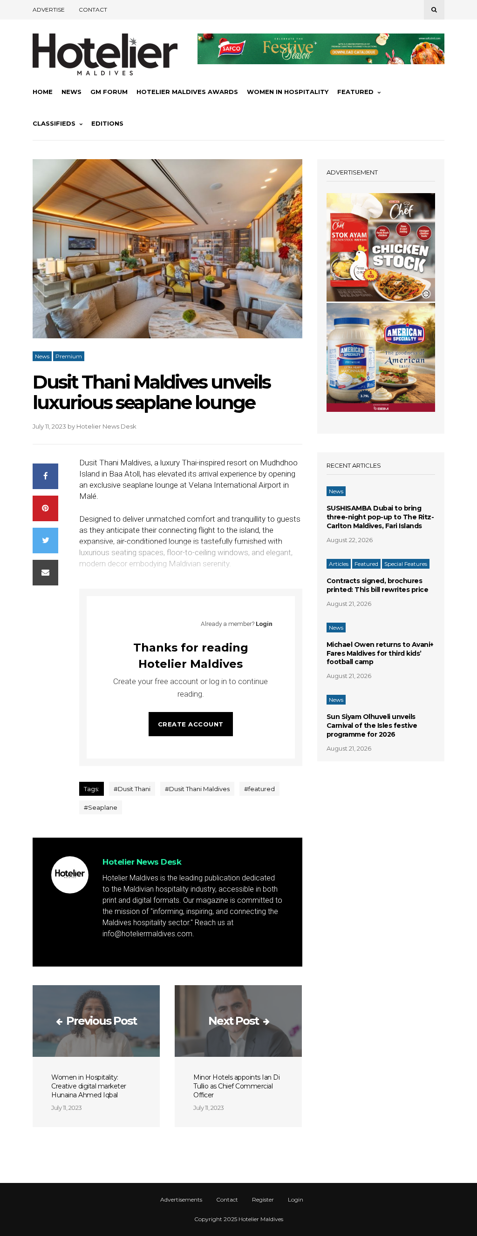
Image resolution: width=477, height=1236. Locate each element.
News (71, 91)
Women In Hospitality (287, 91)
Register (263, 1199)
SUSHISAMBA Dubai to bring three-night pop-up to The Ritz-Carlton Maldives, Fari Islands (380, 517)
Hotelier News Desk (106, 426)
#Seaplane (100, 807)
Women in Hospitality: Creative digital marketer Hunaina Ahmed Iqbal (88, 1086)
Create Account (191, 724)
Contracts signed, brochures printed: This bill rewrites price (378, 585)
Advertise (49, 9)
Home (43, 91)
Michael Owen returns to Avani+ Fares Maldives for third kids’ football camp (380, 653)
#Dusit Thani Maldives (197, 789)
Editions (107, 123)
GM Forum (109, 91)
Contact (93, 9)
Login (264, 623)
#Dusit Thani (132, 789)
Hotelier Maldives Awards (187, 91)
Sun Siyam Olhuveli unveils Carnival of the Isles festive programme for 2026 (372, 725)
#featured (259, 789)
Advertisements (181, 1199)
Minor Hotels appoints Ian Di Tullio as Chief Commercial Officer (236, 1086)
